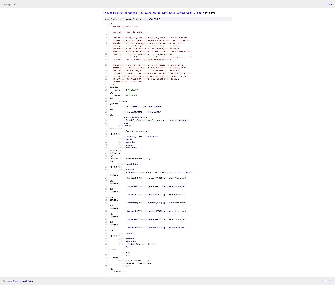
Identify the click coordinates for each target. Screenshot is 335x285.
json (330, 281)
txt (324, 281)
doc (199, 12)
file (157, 19)
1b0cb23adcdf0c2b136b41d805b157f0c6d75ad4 (165, 12)
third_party (116, 12)
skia (105, 12)
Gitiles (15, 281)
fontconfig (131, 12)
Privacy (23, 281)
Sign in (329, 4)
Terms (30, 281)
